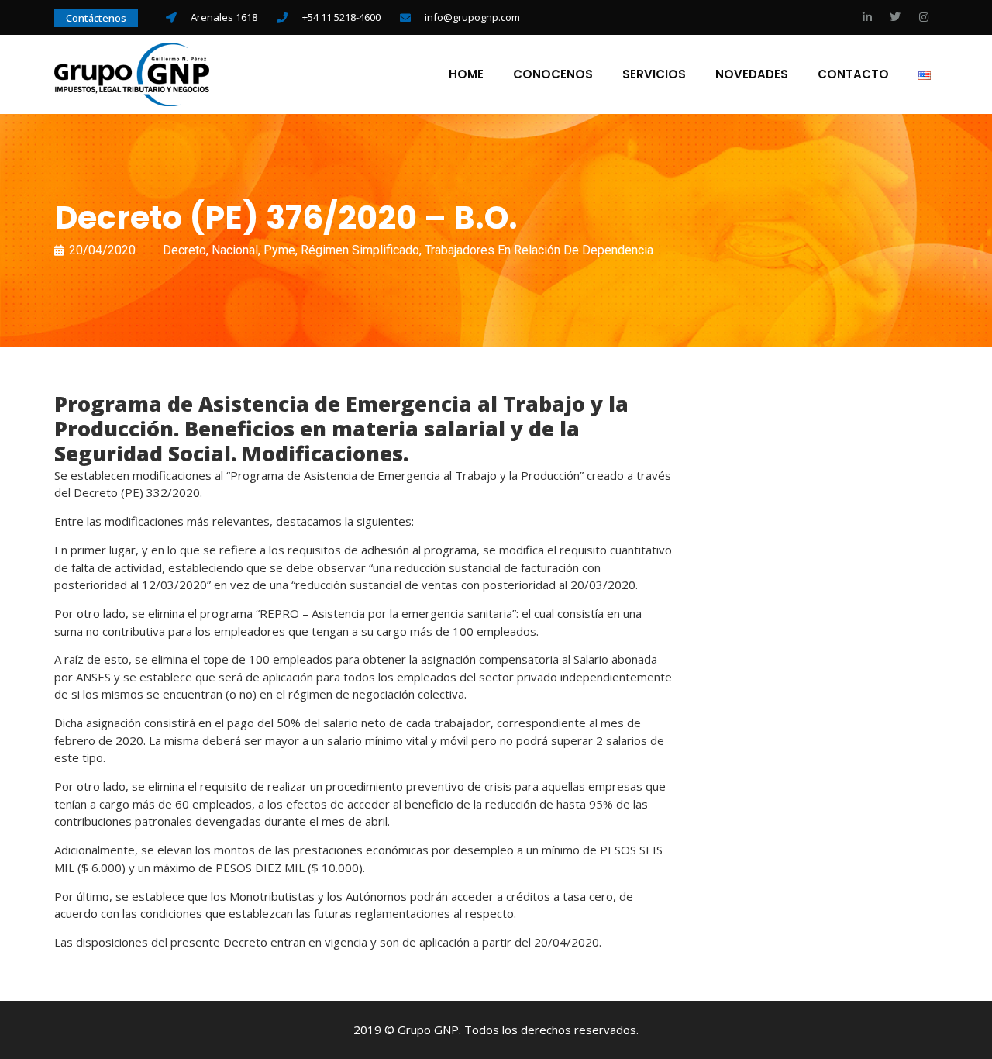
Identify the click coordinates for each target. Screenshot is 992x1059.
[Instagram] (924, 17)
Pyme (279, 250)
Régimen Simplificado (360, 250)
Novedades (751, 74)
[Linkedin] (867, 17)
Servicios (654, 74)
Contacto (853, 74)
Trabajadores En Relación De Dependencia (539, 250)
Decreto (184, 250)
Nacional (235, 250)
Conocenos (553, 74)
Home (466, 74)
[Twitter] (895, 17)
